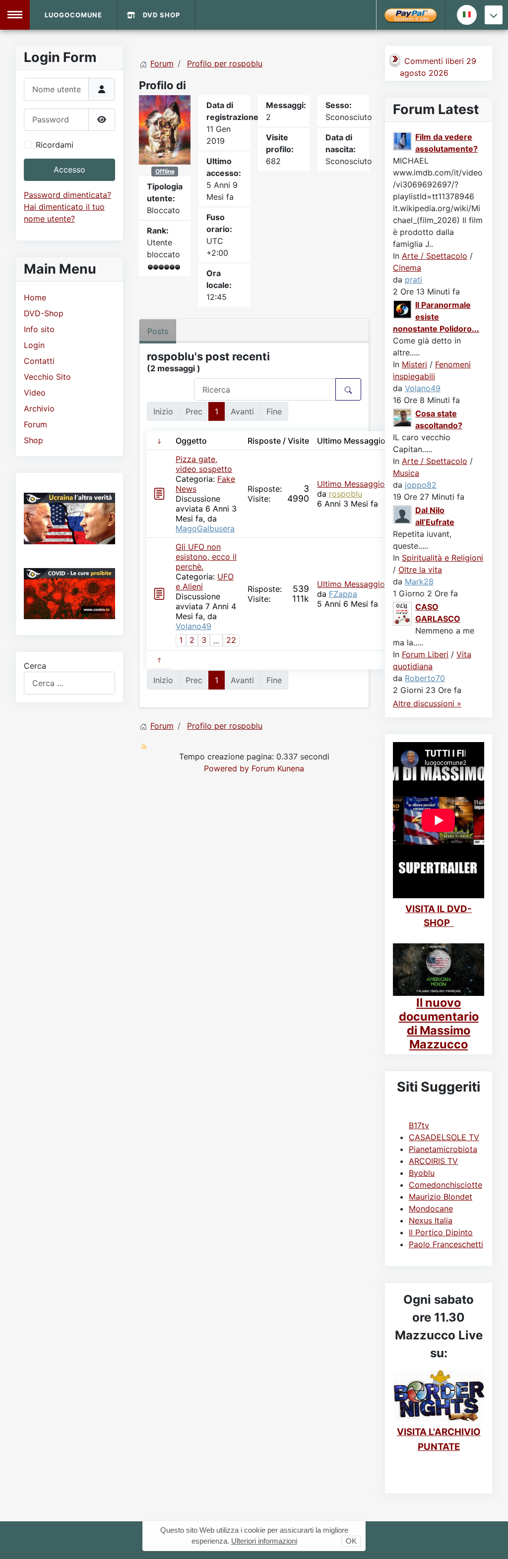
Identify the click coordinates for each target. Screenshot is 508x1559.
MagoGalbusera (205, 528)
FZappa (343, 594)
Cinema (407, 268)
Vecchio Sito (47, 377)
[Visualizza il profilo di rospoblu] (164, 129)
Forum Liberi (425, 654)
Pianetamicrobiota (443, 1149)
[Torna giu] (493, 15)
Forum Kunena (278, 768)
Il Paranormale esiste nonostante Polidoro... (436, 317)
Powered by (226, 768)
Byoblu (422, 1173)
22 (231, 640)
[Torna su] (490, 1540)
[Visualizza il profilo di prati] (403, 141)
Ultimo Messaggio (351, 484)
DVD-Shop (44, 313)
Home (35, 297)
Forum (35, 424)
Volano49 (193, 626)
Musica (406, 473)
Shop (33, 440)
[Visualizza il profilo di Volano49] (403, 309)
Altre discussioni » (427, 703)
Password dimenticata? (67, 195)
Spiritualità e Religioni (442, 558)
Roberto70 (425, 678)
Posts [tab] (157, 331)
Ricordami (54, 145)
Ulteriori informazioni (264, 1541)
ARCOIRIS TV (433, 1161)
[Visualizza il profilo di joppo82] (403, 417)
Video (35, 393)
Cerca (35, 666)
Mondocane (431, 1208)
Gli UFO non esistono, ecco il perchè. (206, 557)
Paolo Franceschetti (446, 1244)
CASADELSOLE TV (444, 1137)
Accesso (69, 169)
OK (351, 1541)
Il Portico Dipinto (441, 1232)
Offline (165, 171)
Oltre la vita (420, 570)
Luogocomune (73, 15)
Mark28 (419, 581)
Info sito (39, 329)
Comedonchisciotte (445, 1185)
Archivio (39, 408)
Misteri (414, 364)
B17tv (419, 1125)
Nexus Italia (430, 1220)
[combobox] (69, 683)
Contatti (39, 361)
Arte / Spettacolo (434, 256)
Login (34, 345)
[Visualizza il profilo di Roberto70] (403, 613)
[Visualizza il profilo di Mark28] (403, 514)
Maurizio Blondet (440, 1197)
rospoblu (345, 494)
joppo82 (421, 485)
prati (413, 280)
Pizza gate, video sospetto (204, 464)
